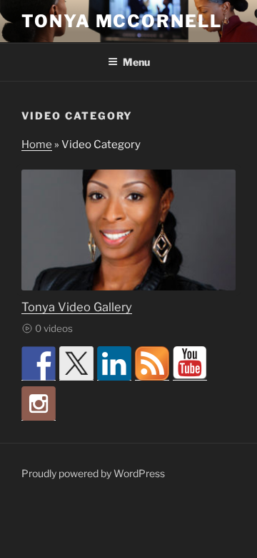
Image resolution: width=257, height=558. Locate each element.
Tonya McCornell (121, 21)
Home (36, 144)
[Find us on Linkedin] (114, 363)
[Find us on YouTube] (190, 363)
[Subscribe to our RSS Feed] (152, 363)
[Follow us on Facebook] (38, 363)
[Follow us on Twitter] (76, 363)
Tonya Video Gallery (76, 307)
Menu (136, 62)
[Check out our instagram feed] (38, 403)
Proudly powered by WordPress (93, 473)
